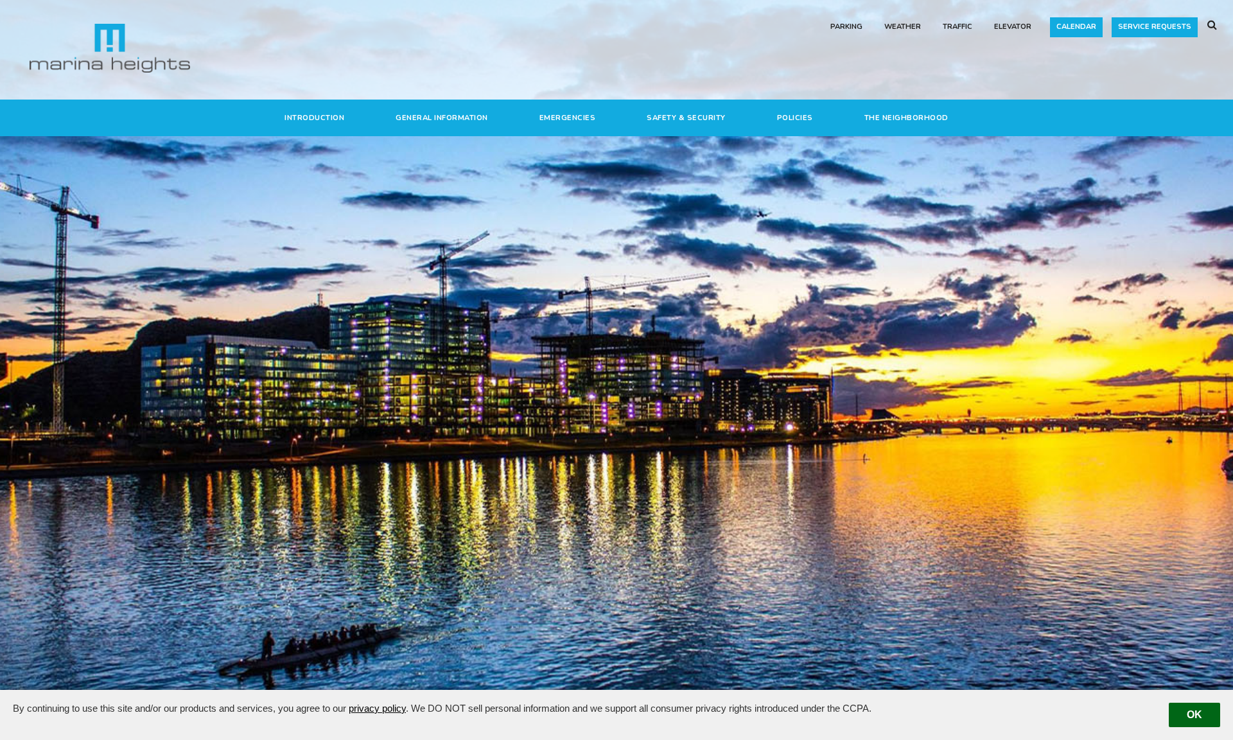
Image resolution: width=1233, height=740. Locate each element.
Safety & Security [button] (686, 118)
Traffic (957, 26)
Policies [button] (795, 118)
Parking (846, 26)
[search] (1212, 26)
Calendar (1076, 26)
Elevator (1012, 26)
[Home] (110, 47)
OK (1194, 714)
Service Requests (1154, 26)
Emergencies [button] (567, 118)
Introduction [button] (314, 118)
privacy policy (377, 708)
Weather (902, 26)
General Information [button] (442, 118)
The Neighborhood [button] (906, 118)
